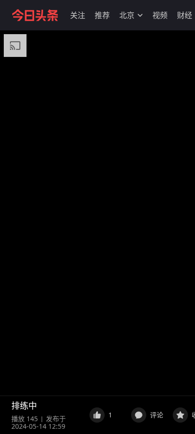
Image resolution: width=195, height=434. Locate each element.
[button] (77, 15)
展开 (73, 405)
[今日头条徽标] (35, 15)
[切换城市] (140, 15)
